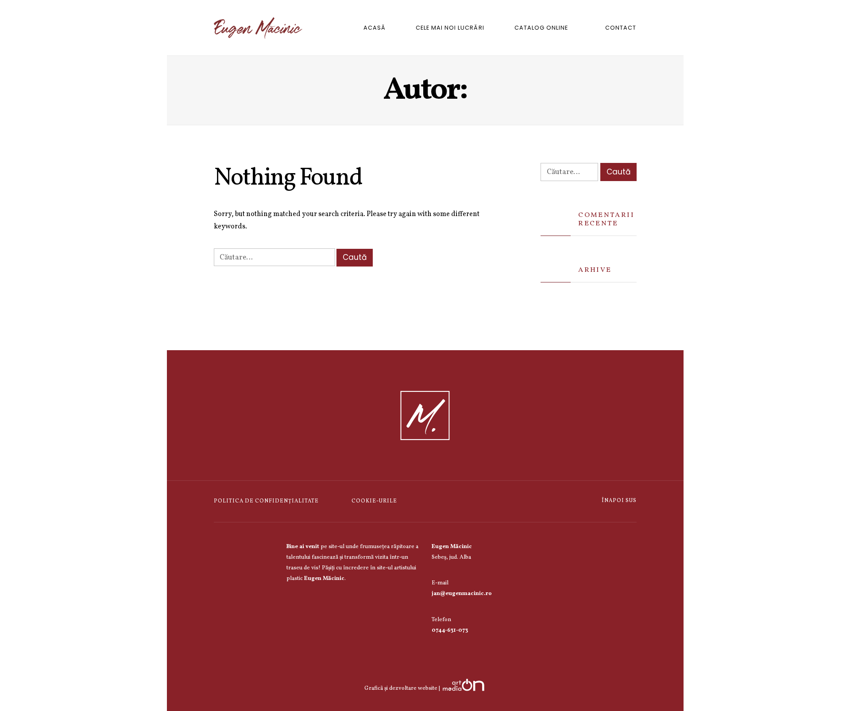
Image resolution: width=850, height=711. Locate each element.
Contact (620, 27)
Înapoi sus (618, 500)
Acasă (374, 27)
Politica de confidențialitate (266, 501)
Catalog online (541, 27)
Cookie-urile (374, 501)
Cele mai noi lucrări (450, 27)
